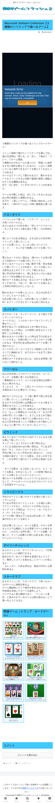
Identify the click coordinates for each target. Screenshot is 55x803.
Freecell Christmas (13, 657)
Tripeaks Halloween (13, 699)
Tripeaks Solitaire (35, 678)
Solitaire (13, 637)
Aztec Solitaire (13, 678)
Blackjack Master (36, 699)
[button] (49, 518)
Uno (35, 637)
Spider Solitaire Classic (36, 657)
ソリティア (13, 720)
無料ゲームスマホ (30, 788)
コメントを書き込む (27, 755)
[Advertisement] (27, 42)
